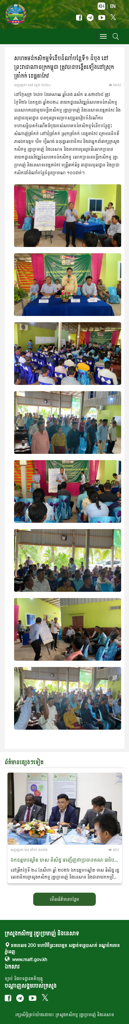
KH (101, 6)
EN (113, 6)
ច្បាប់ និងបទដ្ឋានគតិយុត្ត (24, 978)
